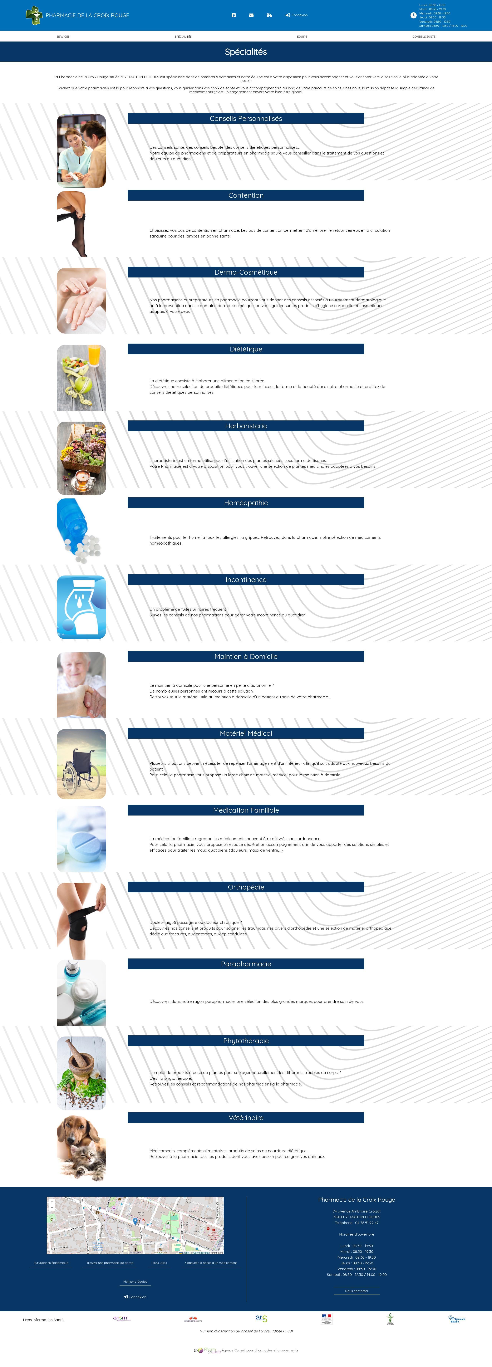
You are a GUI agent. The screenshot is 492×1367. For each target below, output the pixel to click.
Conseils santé (424, 36)
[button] (135, 1222)
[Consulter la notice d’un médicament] (269, 15)
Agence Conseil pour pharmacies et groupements (259, 1350)
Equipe (302, 36)
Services (63, 36)
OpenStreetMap (201, 1252)
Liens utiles (159, 1263)
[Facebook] (233, 15)
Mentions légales (135, 1281)
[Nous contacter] (251, 15)
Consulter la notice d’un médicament (211, 1263)
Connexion (299, 15)
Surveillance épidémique (51, 1263)
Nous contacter (356, 1291)
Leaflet (185, 1252)
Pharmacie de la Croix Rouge (87, 15)
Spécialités (183, 36)
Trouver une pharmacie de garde (109, 1263)
